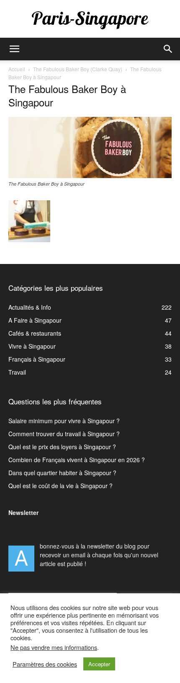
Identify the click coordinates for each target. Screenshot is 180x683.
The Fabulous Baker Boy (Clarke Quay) (77, 68)
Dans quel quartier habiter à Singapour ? (62, 472)
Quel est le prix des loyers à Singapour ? (62, 446)
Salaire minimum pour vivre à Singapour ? (64, 421)
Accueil (16, 68)
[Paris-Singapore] (90, 19)
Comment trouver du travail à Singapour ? (64, 433)
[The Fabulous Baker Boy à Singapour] (90, 175)
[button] (14, 49)
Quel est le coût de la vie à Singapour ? (60, 485)
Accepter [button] (99, 664)
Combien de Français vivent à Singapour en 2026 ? (76, 459)
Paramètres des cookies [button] (45, 664)
